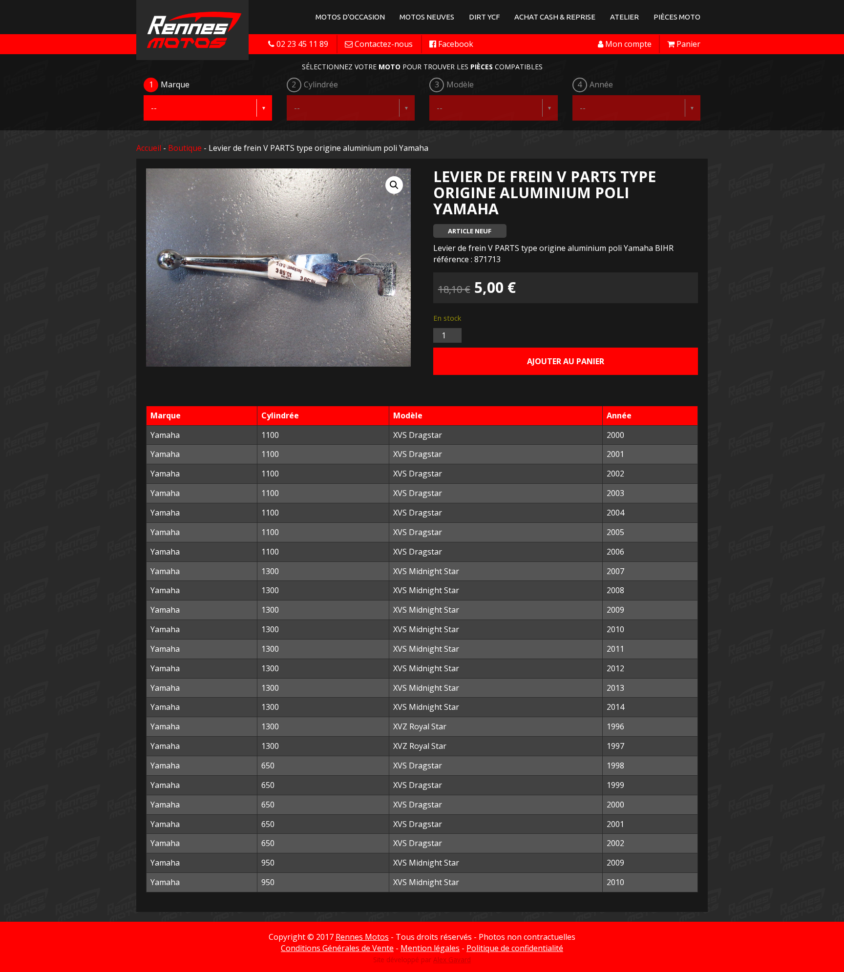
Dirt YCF (484, 17)
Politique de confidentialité (514, 948)
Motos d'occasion (350, 17)
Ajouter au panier (565, 361)
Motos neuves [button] (427, 17)
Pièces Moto (677, 17)
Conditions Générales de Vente (337, 948)
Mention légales (430, 948)
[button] (394, 185)
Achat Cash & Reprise (554, 17)
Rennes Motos (362, 936)
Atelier (624, 17)
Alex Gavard (452, 959)
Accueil (148, 148)
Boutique (185, 148)
